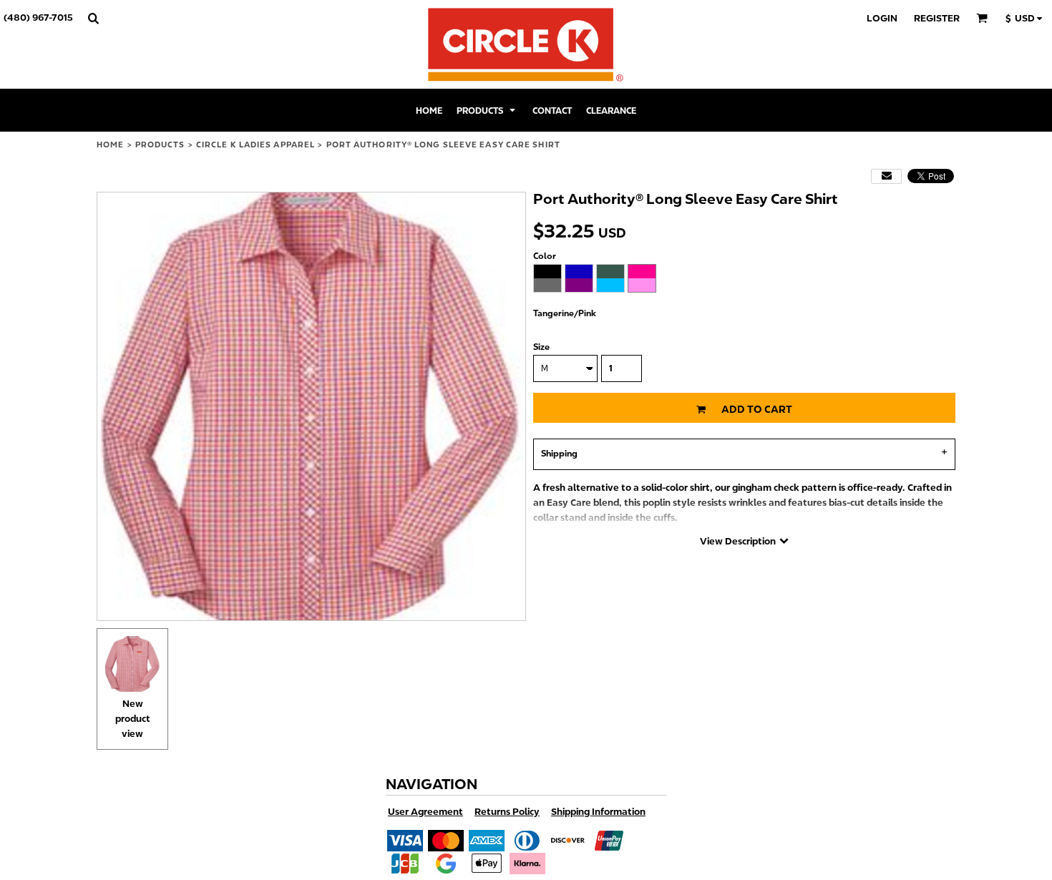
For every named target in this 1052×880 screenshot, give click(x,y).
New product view (132, 718)
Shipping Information (598, 811)
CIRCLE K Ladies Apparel (255, 145)
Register (937, 18)
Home (110, 145)
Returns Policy (507, 811)
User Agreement (425, 811)
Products (160, 145)
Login (882, 18)
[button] (93, 18)
